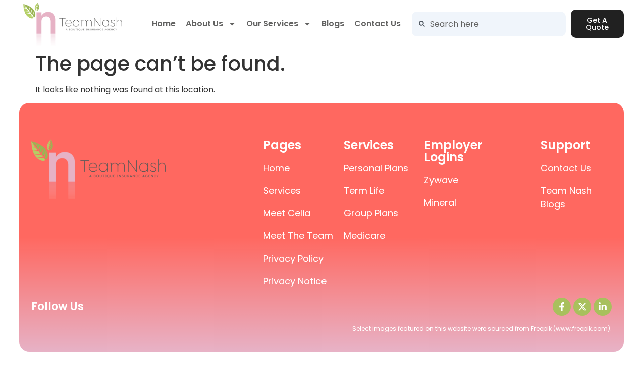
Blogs (333, 23)
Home (164, 23)
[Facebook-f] (562, 307)
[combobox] (488, 24)
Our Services (272, 23)
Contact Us (377, 23)
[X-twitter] (582, 307)
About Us (204, 23)
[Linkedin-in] (603, 307)
